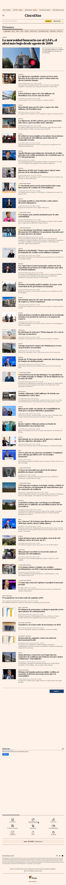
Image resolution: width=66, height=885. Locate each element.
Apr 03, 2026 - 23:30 (37, 381)
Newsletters (31, 870)
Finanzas (4, 37)
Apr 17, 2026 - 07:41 (34, 337)
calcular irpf (12, 821)
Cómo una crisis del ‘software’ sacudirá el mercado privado (40, 584)
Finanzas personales (23, 670)
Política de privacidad (44, 868)
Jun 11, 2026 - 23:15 (35, 190)
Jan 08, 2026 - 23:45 (36, 679)
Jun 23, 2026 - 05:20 (29, 160)
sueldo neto (53, 821)
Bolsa (13, 31)
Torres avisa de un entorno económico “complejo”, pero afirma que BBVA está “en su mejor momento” (40, 455)
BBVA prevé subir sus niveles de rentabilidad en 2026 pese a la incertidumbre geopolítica (39, 410)
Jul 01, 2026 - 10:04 (34, 143)
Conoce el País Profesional (33, 841)
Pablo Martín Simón (23, 237)
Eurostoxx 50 (42, 10)
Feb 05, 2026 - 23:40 (30, 587)
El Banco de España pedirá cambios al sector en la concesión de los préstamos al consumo (40, 285)
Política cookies (23, 868)
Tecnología (53, 31)
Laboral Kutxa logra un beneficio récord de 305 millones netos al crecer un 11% (39, 539)
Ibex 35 (4, 10)
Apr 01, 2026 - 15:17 (32, 398)
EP (18, 459)
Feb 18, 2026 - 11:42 (34, 556)
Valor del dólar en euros (58, 10)
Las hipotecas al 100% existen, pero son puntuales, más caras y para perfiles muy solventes (40, 122)
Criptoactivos (33, 31)
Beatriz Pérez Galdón (23, 614)
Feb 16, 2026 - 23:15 (34, 572)
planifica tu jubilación (12, 828)
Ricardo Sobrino (22, 83)
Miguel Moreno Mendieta (24, 364)
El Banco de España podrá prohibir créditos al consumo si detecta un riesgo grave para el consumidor (38, 674)
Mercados (20, 263)
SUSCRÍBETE (48, 21)
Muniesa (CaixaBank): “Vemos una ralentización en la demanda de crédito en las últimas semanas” (40, 252)
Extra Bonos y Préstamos (24, 622)
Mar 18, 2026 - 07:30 (34, 429)
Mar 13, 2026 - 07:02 (34, 444)
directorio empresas (53, 828)
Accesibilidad (52, 868)
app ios (33, 834)
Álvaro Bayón (21, 255)
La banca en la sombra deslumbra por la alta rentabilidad (38, 216)
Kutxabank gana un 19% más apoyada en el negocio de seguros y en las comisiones (40, 301)
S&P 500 (15, 10)
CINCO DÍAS (44, 48)
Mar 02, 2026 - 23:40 (30, 475)
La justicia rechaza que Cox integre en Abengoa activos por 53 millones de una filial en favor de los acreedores (40, 505)
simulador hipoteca (32, 821)
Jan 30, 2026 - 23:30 (38, 614)
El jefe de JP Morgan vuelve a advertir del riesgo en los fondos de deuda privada (40, 360)
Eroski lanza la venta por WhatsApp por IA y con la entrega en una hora (40, 333)
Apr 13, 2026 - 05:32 (34, 350)
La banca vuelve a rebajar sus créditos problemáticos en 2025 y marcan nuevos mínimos (40, 568)
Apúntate (5, 754)
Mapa (25, 870)
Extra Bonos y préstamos (24, 636)
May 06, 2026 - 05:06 (34, 255)
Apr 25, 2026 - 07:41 (34, 322)
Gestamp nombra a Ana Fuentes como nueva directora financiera (38, 202)
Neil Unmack (21, 587)
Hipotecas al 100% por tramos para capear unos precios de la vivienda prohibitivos (39, 171)
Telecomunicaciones (43, 31)
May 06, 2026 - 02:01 (37, 272)
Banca (21, 31)
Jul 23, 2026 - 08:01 (34, 112)
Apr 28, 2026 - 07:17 (34, 304)
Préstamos (8, 27)
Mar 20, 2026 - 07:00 (34, 413)
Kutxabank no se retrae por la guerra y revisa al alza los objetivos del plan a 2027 (39, 440)
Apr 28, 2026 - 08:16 (34, 289)
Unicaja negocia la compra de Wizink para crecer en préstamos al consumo (40, 347)
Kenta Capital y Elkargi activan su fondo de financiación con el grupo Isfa (37, 425)
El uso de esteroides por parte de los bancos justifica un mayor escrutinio (37, 471)
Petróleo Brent (28, 10)
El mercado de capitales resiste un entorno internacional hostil (37, 639)
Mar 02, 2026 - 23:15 (42, 492)
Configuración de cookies (33, 868)
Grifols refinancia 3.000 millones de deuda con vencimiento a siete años (38, 394)
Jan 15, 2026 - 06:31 (40, 662)
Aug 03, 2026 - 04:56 (34, 98)
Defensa (20, 653)
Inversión (20, 357)
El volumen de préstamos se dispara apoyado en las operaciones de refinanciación (40, 610)
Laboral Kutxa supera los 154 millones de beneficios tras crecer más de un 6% (36, 95)
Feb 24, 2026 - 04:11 (34, 543)
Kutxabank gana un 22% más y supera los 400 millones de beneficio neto (38, 108)
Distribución (21, 330)
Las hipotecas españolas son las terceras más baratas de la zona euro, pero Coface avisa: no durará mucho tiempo (38, 78)
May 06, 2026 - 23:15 (37, 237)
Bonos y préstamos (7, 595)
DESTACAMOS (7, 31)
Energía (27, 31)
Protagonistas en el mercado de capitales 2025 (22, 598)
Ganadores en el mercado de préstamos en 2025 (39, 625)
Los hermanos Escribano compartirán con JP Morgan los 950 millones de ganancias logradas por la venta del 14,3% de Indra (41, 232)
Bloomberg (21, 526)
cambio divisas (33, 828)
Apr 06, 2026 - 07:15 (39, 364)
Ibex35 (17, 31)
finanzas (20, 151)
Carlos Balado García (23, 219)
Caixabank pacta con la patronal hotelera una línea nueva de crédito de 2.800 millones (39, 187)
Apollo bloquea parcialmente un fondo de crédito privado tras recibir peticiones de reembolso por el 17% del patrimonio (41, 155)
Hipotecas (20, 74)
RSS (28, 870)
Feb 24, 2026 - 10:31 (35, 526)
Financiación (21, 549)
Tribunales (21, 500)
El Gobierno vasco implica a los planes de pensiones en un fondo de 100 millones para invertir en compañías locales (40, 138)
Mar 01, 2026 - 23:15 (35, 509)
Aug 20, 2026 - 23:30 (36, 83)
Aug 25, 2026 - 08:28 (56, 48)
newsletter (6, 748)
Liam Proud (21, 475)
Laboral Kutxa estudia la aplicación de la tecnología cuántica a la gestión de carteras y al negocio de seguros (41, 317)
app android (53, 834)
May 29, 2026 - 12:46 (34, 206)
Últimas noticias (38, 870)
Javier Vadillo (21, 98)
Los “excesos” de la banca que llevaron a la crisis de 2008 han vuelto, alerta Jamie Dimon (40, 522)
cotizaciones (12, 834)
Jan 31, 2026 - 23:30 (32, 601)
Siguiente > (56, 691)
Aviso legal (17, 868)
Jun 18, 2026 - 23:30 (36, 175)
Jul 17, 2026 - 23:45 (36, 125)
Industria (20, 199)
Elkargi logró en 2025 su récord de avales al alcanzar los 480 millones (37, 553)
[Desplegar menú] (3, 15)
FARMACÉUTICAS (22, 391)
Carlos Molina (22, 190)
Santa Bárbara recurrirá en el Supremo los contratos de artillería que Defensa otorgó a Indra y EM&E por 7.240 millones (40, 657)
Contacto (12, 868)
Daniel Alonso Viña (7, 601)
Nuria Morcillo (22, 492)
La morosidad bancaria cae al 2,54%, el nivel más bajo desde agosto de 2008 (29, 41)
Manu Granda (30, 492)
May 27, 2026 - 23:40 (35, 219)
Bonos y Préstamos (23, 607)
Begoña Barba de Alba (17, 601)
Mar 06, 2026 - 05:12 (25, 459)
